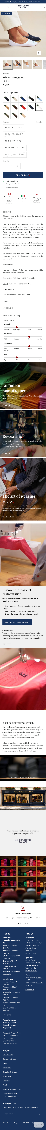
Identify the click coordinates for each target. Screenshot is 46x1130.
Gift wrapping (37, 200)
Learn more (6, 644)
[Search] (8, 7)
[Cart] (43, 7)
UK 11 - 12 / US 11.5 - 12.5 (14, 154)
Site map (6, 1089)
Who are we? (8, 1054)
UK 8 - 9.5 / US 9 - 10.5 (13, 141)
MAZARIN (6, 73)
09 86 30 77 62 (31, 970)
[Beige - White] (39, 107)
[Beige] (15, 99)
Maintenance (8, 308)
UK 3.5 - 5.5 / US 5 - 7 (13, 127)
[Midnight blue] (31, 107)
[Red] (23, 107)
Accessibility (15, 1089)
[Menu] (2, 7)
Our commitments (9, 1059)
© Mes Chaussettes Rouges (10, 1123)
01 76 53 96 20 (31, 953)
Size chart (39, 122)
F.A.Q (5, 1085)
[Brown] (15, 107)
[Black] (31, 99)
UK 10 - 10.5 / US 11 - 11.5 (14, 147)
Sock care (6, 1080)
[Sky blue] (39, 99)
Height (5, 302)
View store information (12, 187)
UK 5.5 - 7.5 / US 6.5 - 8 (14, 134)
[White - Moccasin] (8, 65)
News (5, 1063)
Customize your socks (16, 622)
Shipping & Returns (10, 1072)
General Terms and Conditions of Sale (10, 1095)
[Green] (7, 115)
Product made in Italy (23, 200)
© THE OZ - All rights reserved (31, 1123)
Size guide (7, 1076)
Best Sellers (7, 1067)
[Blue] (7, 99)
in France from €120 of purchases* (9, 200)
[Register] (39, 1114)
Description (7, 212)
